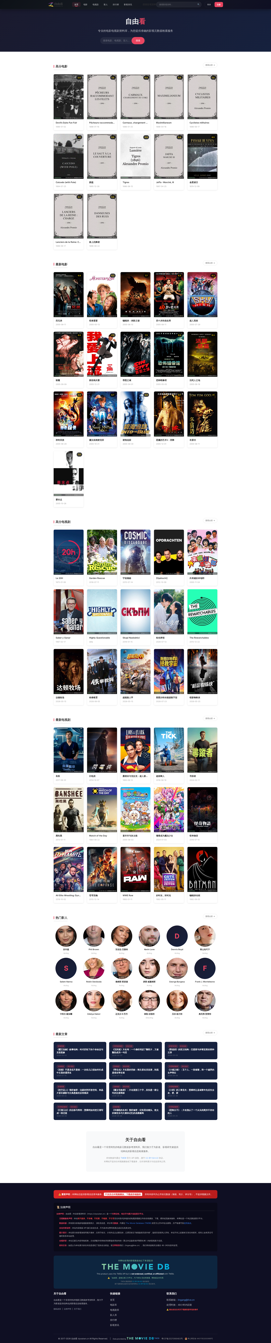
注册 (219, 4)
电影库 (113, 1304)
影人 (106, 4)
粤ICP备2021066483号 (172, 1338)
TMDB (63, 118)
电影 (85, 4)
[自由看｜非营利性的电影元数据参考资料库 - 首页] (56, 4)
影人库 (113, 1315)
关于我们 (77, 1309)
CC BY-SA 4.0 (152, 1158)
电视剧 (96, 4)
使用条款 (187, 1223)
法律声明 (67, 1309)
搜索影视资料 (149, 4)
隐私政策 (57, 1309)
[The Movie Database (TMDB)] (135, 1267)
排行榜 (116, 4)
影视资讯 (128, 4)
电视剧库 (114, 1309)
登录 (209, 4)
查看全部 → (210, 65)
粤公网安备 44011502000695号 (200, 1338)
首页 (76, 4)
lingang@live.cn (186, 1299)
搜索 (138, 40)
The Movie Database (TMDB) (138, 1223)
